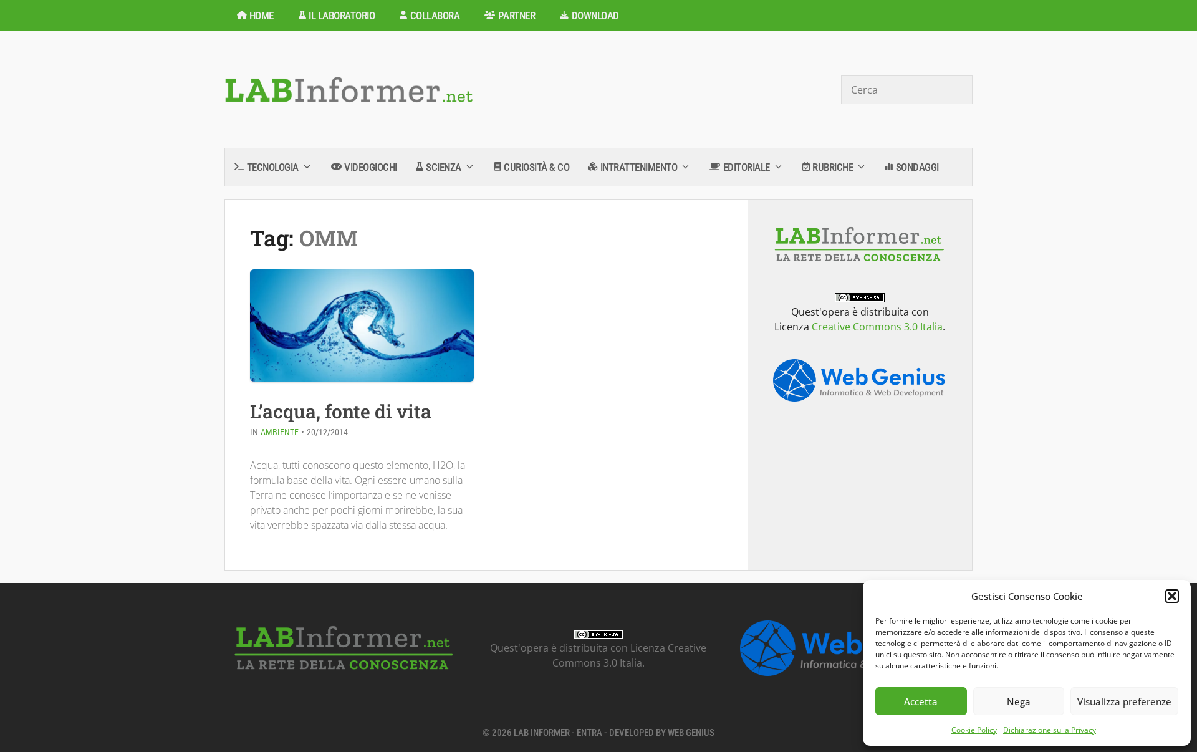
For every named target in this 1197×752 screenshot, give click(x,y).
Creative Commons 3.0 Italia (877, 327)
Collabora (435, 15)
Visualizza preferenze (1124, 701)
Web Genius (691, 732)
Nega (1019, 701)
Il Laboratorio (342, 15)
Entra (589, 732)
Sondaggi (917, 167)
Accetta (921, 701)
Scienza (443, 167)
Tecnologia (273, 167)
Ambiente (280, 432)
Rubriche (832, 167)
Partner (517, 15)
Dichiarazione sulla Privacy (1049, 730)
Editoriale (746, 167)
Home (261, 15)
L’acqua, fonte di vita (340, 411)
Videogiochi (370, 167)
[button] (1172, 596)
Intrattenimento (639, 167)
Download (595, 15)
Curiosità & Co (536, 167)
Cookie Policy (974, 730)
